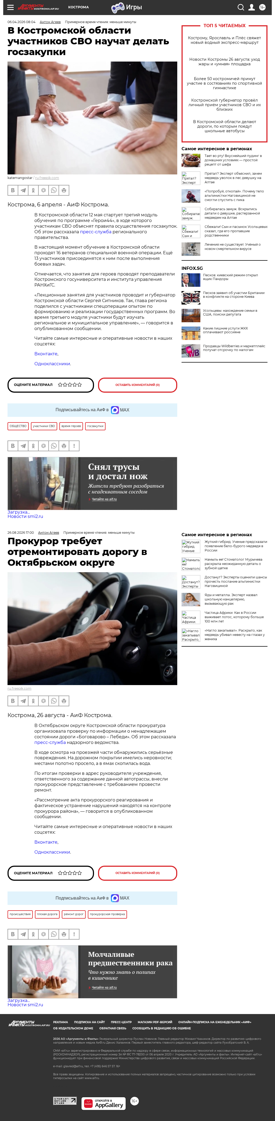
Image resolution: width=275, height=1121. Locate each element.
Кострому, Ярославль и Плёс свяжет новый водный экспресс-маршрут (224, 40)
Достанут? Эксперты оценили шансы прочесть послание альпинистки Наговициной (236, 581)
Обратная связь (112, 1028)
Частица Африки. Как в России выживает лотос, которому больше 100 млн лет (234, 617)
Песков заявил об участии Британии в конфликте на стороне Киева (234, 295)
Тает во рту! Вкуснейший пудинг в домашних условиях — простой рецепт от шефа (233, 160)
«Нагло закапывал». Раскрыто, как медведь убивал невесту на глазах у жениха (235, 634)
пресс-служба (95, 231)
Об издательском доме (73, 1028)
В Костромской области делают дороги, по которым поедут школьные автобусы (224, 126)
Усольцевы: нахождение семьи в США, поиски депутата (230, 312)
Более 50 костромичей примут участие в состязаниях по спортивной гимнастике (224, 83)
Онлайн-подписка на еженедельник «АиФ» (214, 1022)
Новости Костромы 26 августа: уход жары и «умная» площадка (224, 61)
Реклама (60, 1022)
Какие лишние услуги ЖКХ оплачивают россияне (225, 330)
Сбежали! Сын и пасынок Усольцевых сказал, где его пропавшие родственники (236, 231)
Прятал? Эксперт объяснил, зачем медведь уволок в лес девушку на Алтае (233, 177)
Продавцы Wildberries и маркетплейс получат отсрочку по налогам (234, 348)
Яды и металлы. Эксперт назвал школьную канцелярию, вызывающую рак (231, 599)
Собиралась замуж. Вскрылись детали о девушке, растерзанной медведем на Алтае (232, 213)
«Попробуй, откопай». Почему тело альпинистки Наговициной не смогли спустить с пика (234, 195)
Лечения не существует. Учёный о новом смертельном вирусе (233, 246)
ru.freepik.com (47, 178)
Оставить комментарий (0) (137, 385)
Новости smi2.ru (25, 516)
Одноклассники (52, 363)
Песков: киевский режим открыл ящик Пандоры (230, 277)
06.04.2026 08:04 (21, 22)
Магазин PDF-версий (155, 1022)
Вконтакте (45, 353)
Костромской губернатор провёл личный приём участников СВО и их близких (225, 105)
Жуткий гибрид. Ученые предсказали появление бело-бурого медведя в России (236, 546)
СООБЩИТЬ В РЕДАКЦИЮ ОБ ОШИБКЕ (161, 1028)
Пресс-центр (121, 1022)
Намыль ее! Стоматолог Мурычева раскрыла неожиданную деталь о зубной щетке (233, 563)
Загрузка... (19, 512)
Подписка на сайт (89, 1022)
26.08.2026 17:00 (21, 533)
